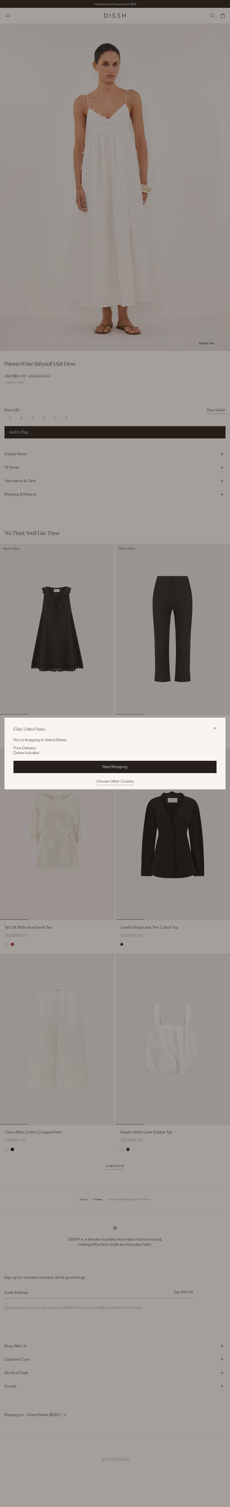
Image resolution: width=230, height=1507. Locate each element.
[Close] (215, 728)
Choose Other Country (115, 781)
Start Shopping (115, 766)
